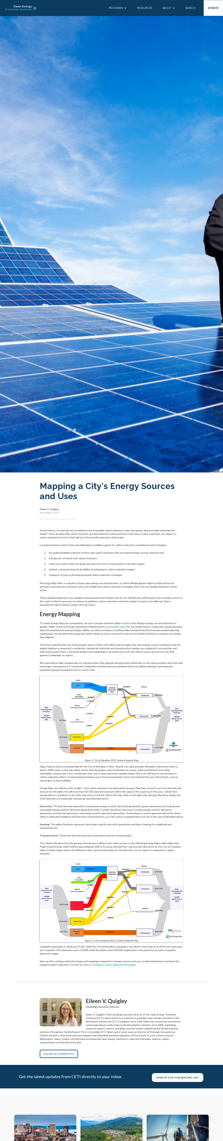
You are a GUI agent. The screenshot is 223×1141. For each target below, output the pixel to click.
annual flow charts (116, 626)
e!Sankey (126, 623)
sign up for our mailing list (177, 1077)
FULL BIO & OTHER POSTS (59, 1053)
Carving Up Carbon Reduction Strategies (114, 964)
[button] (118, 8)
